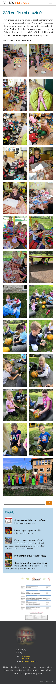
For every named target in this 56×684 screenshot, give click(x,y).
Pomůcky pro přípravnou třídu (27, 530)
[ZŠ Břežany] (16, 2)
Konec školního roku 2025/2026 (28, 540)
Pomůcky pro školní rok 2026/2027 (30, 556)
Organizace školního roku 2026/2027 (31, 520)
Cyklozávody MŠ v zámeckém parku (30, 563)
